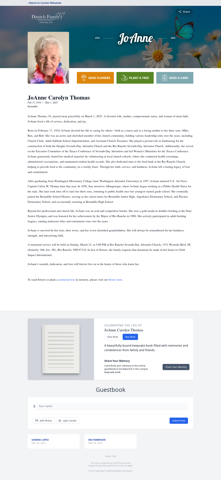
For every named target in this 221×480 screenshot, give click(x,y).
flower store (115, 279)
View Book (112, 336)
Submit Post (178, 420)
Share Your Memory (176, 366)
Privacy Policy (101, 465)
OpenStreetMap (114, 470)
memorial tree (67, 279)
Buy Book (130, 336)
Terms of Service (119, 465)
